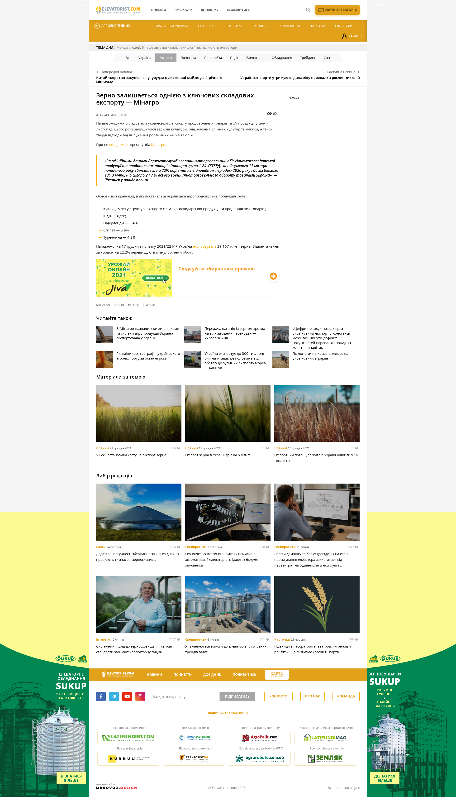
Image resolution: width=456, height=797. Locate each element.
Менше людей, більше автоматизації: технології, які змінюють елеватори (177, 47)
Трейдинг (260, 26)
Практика (317, 26)
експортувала (204, 246)
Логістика (233, 26)
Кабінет (354, 36)
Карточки (282, 639)
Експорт (165, 57)
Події (234, 57)
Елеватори (343, 26)
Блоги (100, 547)
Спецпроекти (195, 547)
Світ (327, 57)
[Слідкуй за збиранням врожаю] (186, 295)
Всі (128, 57)
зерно (119, 304)
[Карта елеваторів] (277, 675)
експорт (134, 304)
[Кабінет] (297, 675)
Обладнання (289, 26)
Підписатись (237, 696)
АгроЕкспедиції (115, 25)
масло (150, 304)
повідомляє (119, 144)
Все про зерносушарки (169, 26)
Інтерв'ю (103, 639)
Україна (144, 57)
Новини (102, 448)
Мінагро (158, 144)
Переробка (206, 26)
